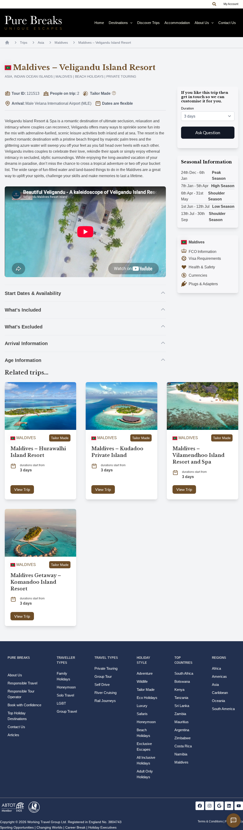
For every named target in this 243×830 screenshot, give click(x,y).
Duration (187, 108)
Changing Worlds (49, 827)
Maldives (61, 42)
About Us (202, 23)
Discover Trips (148, 23)
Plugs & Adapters (203, 284)
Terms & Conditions (210, 821)
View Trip (22, 489)
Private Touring (121, 76)
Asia (41, 42)
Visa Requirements (205, 258)
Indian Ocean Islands (33, 76)
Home (99, 23)
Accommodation (177, 23)
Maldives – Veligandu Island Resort (104, 42)
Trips (23, 42)
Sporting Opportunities (17, 827)
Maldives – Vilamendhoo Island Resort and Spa (198, 455)
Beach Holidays (89, 76)
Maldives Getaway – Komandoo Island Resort (35, 582)
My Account (231, 4)
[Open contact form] (233, 820)
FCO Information (202, 252)
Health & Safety (202, 267)
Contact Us (227, 23)
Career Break (75, 827)
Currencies (198, 275)
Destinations (118, 23)
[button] (214, 4)
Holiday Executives (102, 827)
